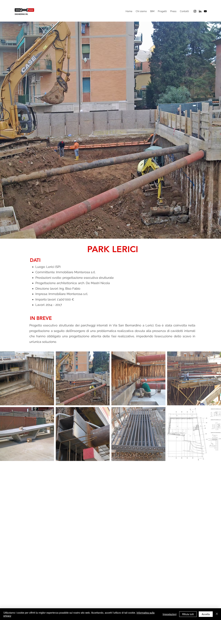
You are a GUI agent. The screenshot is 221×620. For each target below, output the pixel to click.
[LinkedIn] (200, 11)
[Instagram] (195, 11)
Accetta (206, 614)
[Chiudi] (217, 614)
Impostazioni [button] (169, 614)
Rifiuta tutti (188, 614)
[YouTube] (205, 11)
